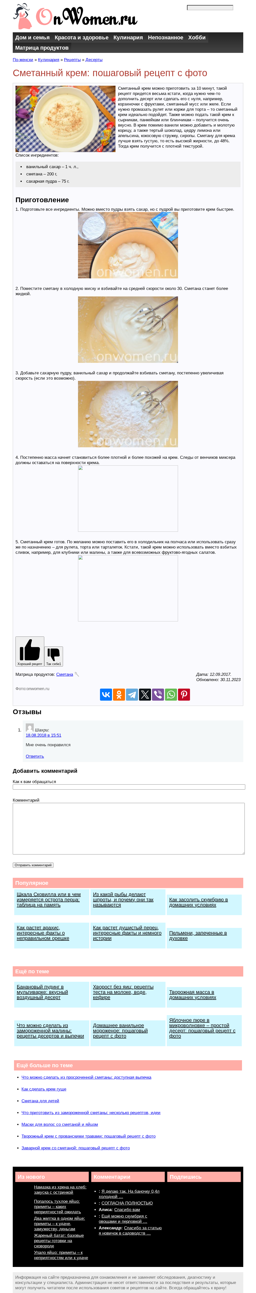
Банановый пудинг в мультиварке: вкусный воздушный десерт (42, 992)
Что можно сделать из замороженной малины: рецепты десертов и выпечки (50, 1031)
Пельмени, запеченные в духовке (198, 935)
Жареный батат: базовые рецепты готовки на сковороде (59, 1240)
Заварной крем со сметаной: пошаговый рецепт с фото (76, 1148)
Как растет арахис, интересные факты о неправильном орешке (43, 933)
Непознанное (165, 37)
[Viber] (158, 695)
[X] (145, 695)
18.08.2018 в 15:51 (43, 735)
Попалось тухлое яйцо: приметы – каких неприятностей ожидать (57, 1206)
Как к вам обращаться (34, 781)
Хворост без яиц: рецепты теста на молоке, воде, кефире (123, 992)
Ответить (35, 756)
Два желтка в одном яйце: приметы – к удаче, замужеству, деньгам (59, 1223)
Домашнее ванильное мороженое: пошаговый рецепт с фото (120, 1031)
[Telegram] (132, 695)
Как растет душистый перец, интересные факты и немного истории (127, 933)
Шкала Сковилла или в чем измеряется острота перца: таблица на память (49, 900)
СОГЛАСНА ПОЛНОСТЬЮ (127, 1203)
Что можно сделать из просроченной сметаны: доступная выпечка (86, 1077)
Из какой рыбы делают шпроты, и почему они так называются (123, 900)
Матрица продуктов (42, 48)
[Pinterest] (184, 695)
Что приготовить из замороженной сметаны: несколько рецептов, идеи (91, 1112)
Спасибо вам (127, 1209)
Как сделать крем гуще (44, 1089)
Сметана (64, 674)
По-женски (23, 59)
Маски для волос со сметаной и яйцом (60, 1124)
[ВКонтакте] (106, 695)
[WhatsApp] (171, 695)
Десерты (94, 59)
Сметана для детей (40, 1101)
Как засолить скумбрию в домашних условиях (198, 902)
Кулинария (128, 37)
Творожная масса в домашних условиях (192, 994)
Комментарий (26, 800)
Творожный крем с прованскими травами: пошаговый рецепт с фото (89, 1136)
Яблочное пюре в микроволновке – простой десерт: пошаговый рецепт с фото (202, 1028)
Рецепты (72, 59)
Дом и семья (32, 37)
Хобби (197, 37)
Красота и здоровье (81, 37)
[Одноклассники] (119, 695)
